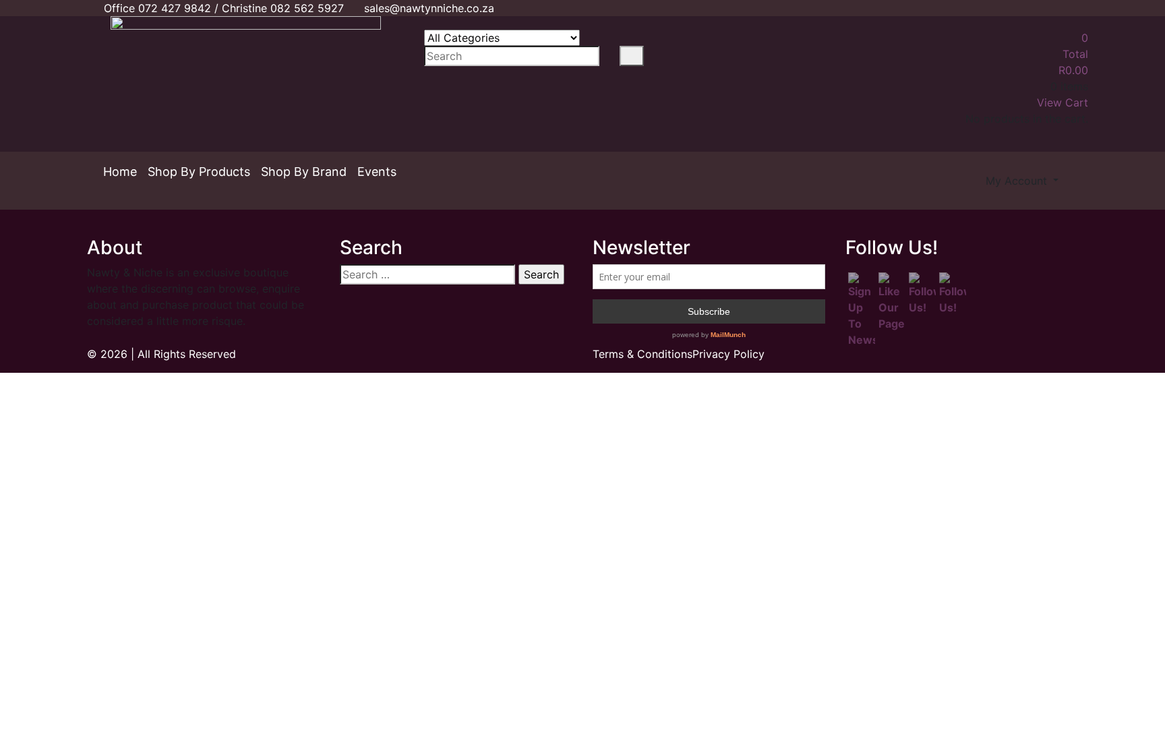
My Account (1018, 180)
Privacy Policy (728, 354)
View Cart (1062, 102)
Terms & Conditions (642, 354)
